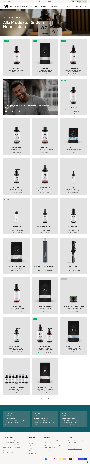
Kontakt (69, 6)
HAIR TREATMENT (16, 147)
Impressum (30, 443)
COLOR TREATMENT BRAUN (16, 346)
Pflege (11, 6)
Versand (30, 450)
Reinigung (24, 6)
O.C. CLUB (75, 6)
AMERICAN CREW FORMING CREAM (73, 306)
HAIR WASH (73, 108)
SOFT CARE (16, 187)
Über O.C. (30, 440)
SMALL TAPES (73, 147)
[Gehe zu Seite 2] (48, 398)
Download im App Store (73, 445)
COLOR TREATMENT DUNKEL (45, 227)
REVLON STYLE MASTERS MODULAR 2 (45, 266)
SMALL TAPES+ (45, 68)
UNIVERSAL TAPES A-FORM (45, 387)
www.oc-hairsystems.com (9, 452)
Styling (30, 6)
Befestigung (18, 6)
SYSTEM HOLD (73, 187)
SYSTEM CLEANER (73, 68)
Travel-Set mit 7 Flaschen (16, 387)
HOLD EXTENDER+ (16, 227)
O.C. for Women (53, 6)
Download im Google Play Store (75, 449)
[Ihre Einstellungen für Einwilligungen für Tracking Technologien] (88, 462)
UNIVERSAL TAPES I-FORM (45, 306)
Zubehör (36, 6)
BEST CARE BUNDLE (44, 346)
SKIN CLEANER (16, 306)
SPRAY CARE (16, 68)
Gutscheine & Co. (43, 6)
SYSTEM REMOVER (45, 187)
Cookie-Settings (32, 453)
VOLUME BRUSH (73, 266)
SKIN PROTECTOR (73, 227)
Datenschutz (31, 448)
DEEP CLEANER (45, 147)
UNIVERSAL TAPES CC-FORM (16, 266)
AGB (29, 445)
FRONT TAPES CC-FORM (73, 346)
